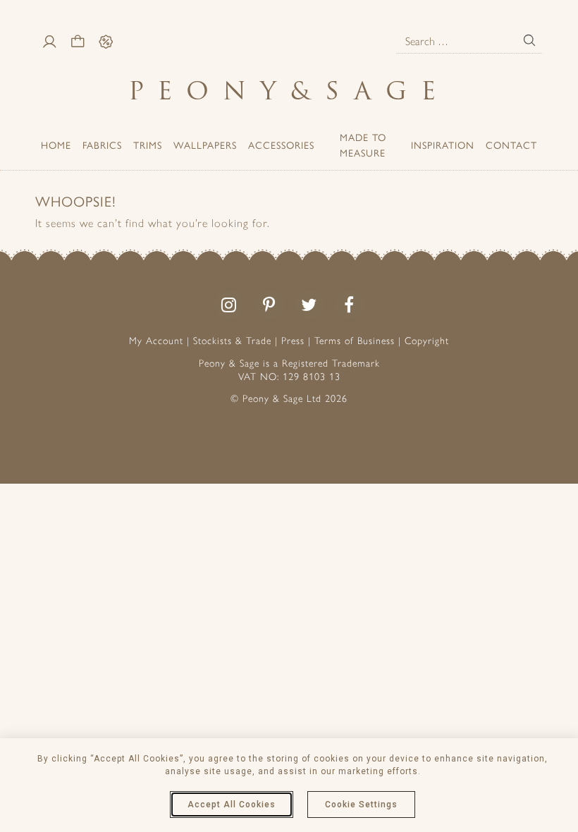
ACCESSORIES (281, 144)
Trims (147, 144)
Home (56, 144)
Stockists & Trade (232, 341)
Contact (511, 144)
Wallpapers (205, 144)
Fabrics (102, 144)
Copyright (427, 341)
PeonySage (289, 90)
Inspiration (442, 144)
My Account (156, 341)
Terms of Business (354, 341)
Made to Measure (363, 144)
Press (293, 341)
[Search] (529, 40)
